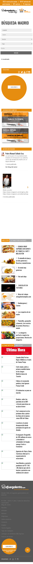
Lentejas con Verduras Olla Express (12, 534)
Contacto (4, 522)
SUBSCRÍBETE (14, 87)
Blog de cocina (5, 505)
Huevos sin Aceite (7, 536)
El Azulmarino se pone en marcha (23, 391)
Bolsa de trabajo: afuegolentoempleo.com (23, 295)
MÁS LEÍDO (5, 240)
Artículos (4, 510)
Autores (3, 513)
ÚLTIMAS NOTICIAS (7, 345)
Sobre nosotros (6, 519)
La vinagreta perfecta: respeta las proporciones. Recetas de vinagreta (24, 336)
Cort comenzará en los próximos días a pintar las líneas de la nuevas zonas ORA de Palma (23, 414)
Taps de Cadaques (7, 531)
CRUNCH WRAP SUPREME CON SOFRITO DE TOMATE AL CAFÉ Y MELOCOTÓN (23, 250)
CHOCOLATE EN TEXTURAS (22, 286)
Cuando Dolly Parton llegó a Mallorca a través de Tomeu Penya (23, 359)
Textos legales (6, 528)
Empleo (3, 525)
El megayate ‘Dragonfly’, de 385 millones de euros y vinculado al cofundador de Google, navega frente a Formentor (23, 441)
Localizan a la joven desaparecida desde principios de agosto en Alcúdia (23, 426)
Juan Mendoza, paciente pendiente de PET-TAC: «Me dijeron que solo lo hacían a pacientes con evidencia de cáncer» (23, 468)
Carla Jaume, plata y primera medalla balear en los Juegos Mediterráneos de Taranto (23, 372)
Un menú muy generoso (21, 268)
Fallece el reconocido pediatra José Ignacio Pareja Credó (22, 383)
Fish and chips (22, 276)
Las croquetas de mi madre (23, 313)
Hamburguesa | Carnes (21, 304)
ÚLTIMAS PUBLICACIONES (18, 240)
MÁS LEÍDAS (19, 345)
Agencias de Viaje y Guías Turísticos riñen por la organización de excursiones (24, 455)
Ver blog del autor (11, 167)
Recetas (4, 507)
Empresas (4, 516)
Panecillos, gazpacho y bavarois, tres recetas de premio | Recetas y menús (23, 324)
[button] (3, 186)
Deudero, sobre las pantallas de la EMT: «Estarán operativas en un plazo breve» (23, 403)
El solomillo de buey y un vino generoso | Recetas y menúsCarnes (23, 260)
